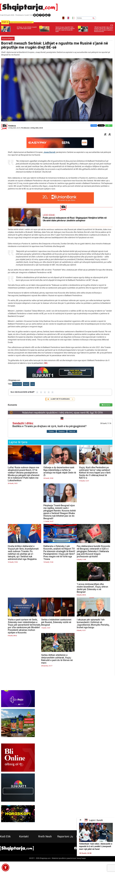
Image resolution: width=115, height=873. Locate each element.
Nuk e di (72, 431)
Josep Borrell (49, 152)
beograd (26, 384)
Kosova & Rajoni (7, 39)
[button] (5, 867)
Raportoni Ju (65, 836)
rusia (32, 384)
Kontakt (24, 836)
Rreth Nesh (45, 836)
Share (94, 125)
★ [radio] (37, 392)
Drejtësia (61, 431)
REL (46, 363)
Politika (51, 431)
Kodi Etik (5, 836)
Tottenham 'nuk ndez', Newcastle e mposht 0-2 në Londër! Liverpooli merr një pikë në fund (95, 846)
